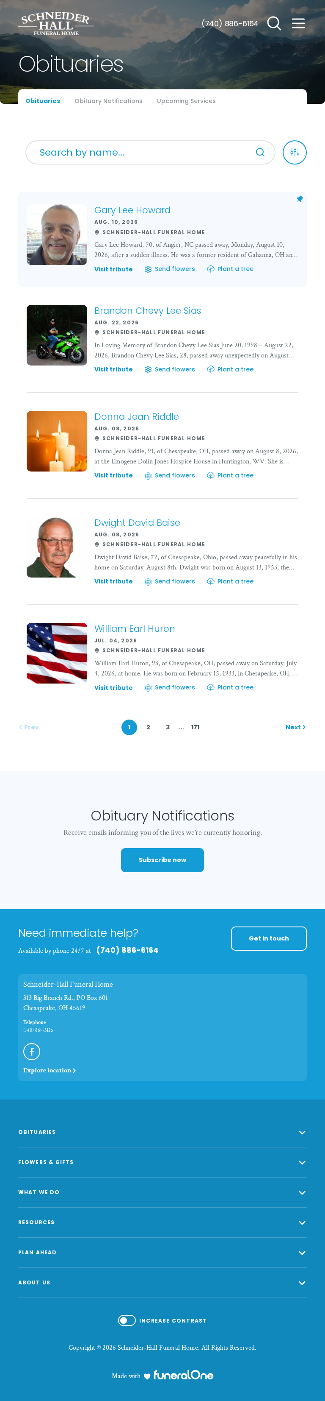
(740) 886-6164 (230, 23)
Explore (47, 1070)
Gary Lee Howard (132, 210)
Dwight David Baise (137, 522)
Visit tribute (113, 270)
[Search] (260, 152)
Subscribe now (162, 860)
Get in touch (269, 938)
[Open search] (274, 23)
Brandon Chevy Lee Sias (147, 310)
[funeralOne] (184, 1374)
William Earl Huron (134, 628)
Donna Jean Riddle (136, 416)
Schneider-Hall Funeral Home (68, 984)
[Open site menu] (298, 23)
